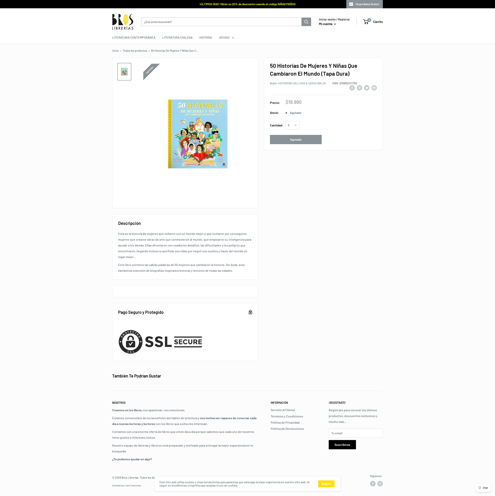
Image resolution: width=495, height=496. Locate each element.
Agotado (296, 139)
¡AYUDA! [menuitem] (224, 37)
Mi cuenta (326, 24)
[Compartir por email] (374, 88)
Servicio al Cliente (283, 410)
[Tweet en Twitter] (367, 88)
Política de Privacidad (285, 422)
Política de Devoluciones (287, 428)
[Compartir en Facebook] (352, 88)
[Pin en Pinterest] (359, 88)
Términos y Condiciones (287, 416)
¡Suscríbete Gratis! (367, 4)
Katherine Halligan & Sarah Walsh (302, 83)
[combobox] (221, 22)
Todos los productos (135, 50)
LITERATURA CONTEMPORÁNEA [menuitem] (133, 37)
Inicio (115, 50)
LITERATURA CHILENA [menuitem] (177, 37)
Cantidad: (276, 125)
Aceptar (326, 483)
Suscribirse (342, 444)
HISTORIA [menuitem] (205, 37)
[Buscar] (306, 22)
